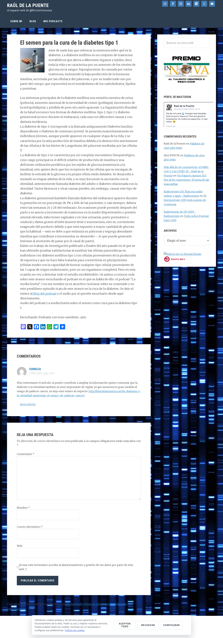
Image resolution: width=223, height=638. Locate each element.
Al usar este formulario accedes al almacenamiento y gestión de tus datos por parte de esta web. (76, 567)
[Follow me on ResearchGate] (182, 254)
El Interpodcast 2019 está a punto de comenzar (185, 200)
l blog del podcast (44, 293)
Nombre (23, 507)
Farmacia (35, 368)
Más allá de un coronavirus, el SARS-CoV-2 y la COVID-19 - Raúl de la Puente (186, 171)
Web (19, 545)
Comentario (25, 454)
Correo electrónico (30, 526)
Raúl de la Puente (28, 5)
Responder (28, 404)
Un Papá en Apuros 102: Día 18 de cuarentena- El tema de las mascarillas (186, 180)
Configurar (171, 625)
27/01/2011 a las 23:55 (41, 373)
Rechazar (148, 625)
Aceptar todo (125, 625)
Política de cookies (75, 630)
